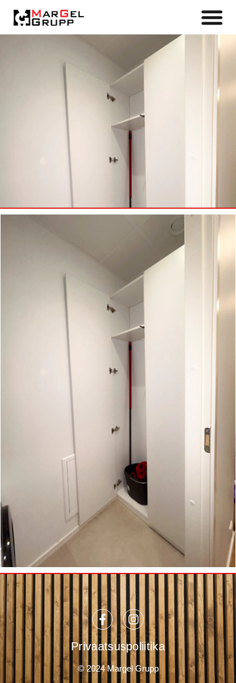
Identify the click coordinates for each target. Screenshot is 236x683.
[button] (212, 17)
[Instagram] (133, 619)
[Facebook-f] (102, 619)
